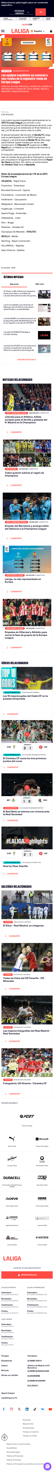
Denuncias (27, 1420)
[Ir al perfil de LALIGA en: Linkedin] (27, 1409)
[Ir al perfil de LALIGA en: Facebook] (3, 1409)
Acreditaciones (28, 1428)
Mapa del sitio (28, 1424)
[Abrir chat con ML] (47, 1466)
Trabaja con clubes (30, 1436)
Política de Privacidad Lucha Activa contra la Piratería (27, 1464)
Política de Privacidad (15, 1456)
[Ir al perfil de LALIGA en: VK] (42, 1409)
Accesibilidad (12, 1448)
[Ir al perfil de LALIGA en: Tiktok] (34, 1409)
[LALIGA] (20, 31)
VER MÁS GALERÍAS (8, 1103)
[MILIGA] (50, 31)
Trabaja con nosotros (31, 1432)
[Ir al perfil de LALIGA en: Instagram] (11, 1409)
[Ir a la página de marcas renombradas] (11, 1437)
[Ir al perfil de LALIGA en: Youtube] (50, 1409)
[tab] (14, 284)
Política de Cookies (14, 1460)
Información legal (13, 1452)
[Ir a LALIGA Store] (27, 24)
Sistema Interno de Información (18, 1444)
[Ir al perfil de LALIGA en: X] (19, 1409)
